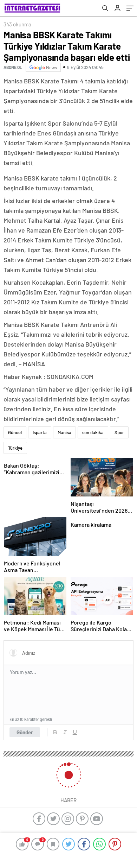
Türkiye (15, 448)
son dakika (93, 432)
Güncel (15, 432)
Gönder (25, 732)
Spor (119, 432)
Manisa (64, 432)
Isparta (40, 432)
